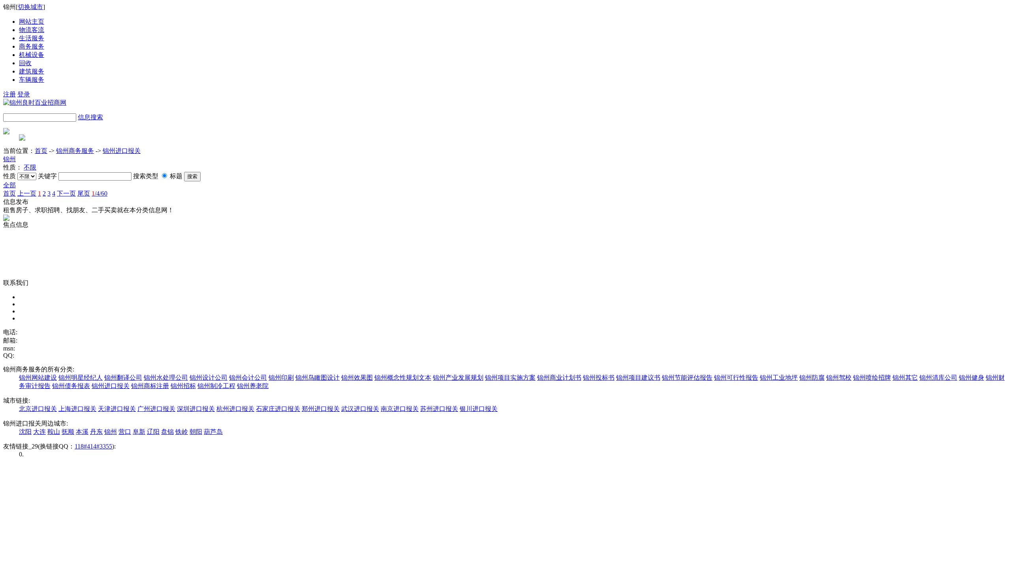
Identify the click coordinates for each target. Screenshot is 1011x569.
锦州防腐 (812, 377)
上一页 (26, 193)
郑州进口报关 (321, 408)
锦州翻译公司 (123, 377)
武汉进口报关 (360, 408)
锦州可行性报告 (736, 377)
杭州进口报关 (235, 408)
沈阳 (25, 431)
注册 (9, 94)
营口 (124, 431)
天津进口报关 (117, 408)
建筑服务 (31, 71)
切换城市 (30, 7)
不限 (30, 167)
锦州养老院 (253, 385)
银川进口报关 (479, 408)
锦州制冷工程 (216, 385)
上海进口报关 (77, 408)
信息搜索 (90, 117)
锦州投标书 (598, 377)
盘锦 (167, 431)
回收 (25, 63)
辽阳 (153, 431)
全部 (9, 185)
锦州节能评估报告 (687, 377)
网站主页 (31, 21)
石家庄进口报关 (278, 408)
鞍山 (53, 431)
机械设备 (31, 54)
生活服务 (31, 38)
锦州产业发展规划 (458, 377)
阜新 (139, 431)
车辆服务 (31, 79)
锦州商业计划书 (559, 377)
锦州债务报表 (71, 385)
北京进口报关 (38, 408)
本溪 (82, 431)
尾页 (83, 193)
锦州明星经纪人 (80, 377)
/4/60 (99, 193)
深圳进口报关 (196, 408)
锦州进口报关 (122, 150)
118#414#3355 (93, 446)
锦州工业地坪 (779, 377)
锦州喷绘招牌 (872, 377)
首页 (41, 150)
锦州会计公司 (248, 377)
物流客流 (31, 29)
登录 (23, 94)
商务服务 (31, 46)
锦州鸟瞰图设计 (317, 377)
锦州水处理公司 (166, 377)
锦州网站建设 (38, 377)
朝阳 (196, 431)
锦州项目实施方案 (510, 377)
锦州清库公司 (938, 377)
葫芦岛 (213, 431)
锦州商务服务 (75, 150)
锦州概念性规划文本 (402, 377)
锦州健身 (971, 377)
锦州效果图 (357, 377)
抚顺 (68, 431)
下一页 (66, 193)
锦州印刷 (281, 377)
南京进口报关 (400, 408)
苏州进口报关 (439, 408)
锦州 (9, 159)
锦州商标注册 (150, 385)
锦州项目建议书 (638, 377)
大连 (39, 431)
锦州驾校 (838, 377)
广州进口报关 (156, 408)
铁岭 (181, 431)
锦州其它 (905, 377)
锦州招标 (183, 385)
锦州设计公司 (208, 377)
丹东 (96, 431)
